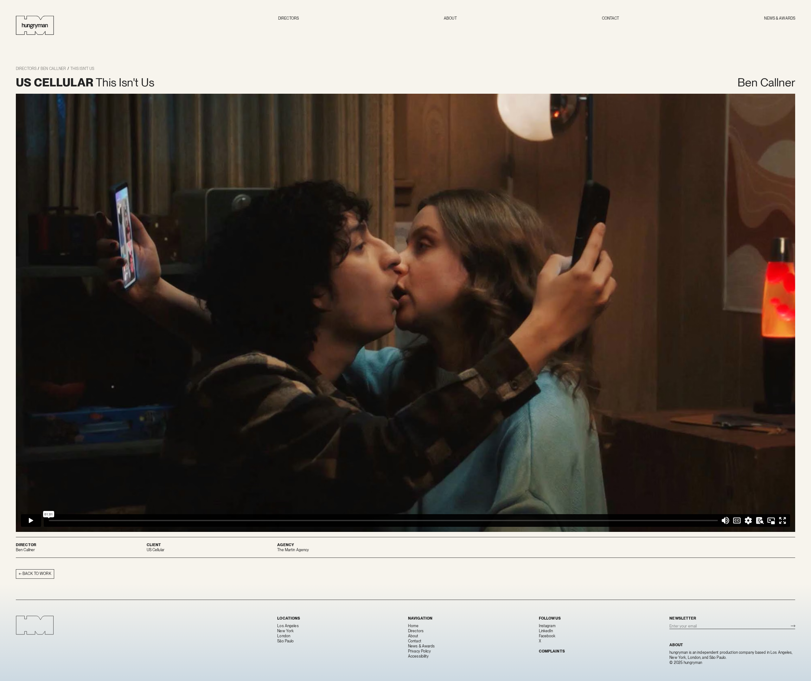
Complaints (552, 651)
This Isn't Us (82, 68)
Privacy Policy (419, 651)
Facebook (547, 636)
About (450, 18)
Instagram (547, 626)
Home (413, 626)
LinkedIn (546, 631)
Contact (610, 18)
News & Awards (779, 18)
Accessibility (418, 656)
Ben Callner (53, 68)
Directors (288, 18)
